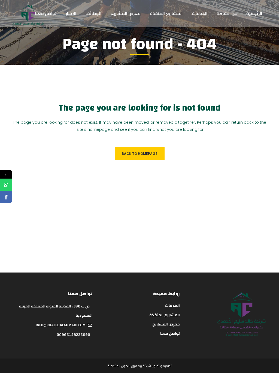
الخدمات (172, 305)
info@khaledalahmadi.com (61, 325)
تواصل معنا (170, 333)
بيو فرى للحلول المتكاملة (124, 366)
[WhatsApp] (6, 185)
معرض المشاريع (166, 324)
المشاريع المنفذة (164, 315)
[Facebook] (6, 197)
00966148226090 (73, 334)
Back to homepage (139, 153)
